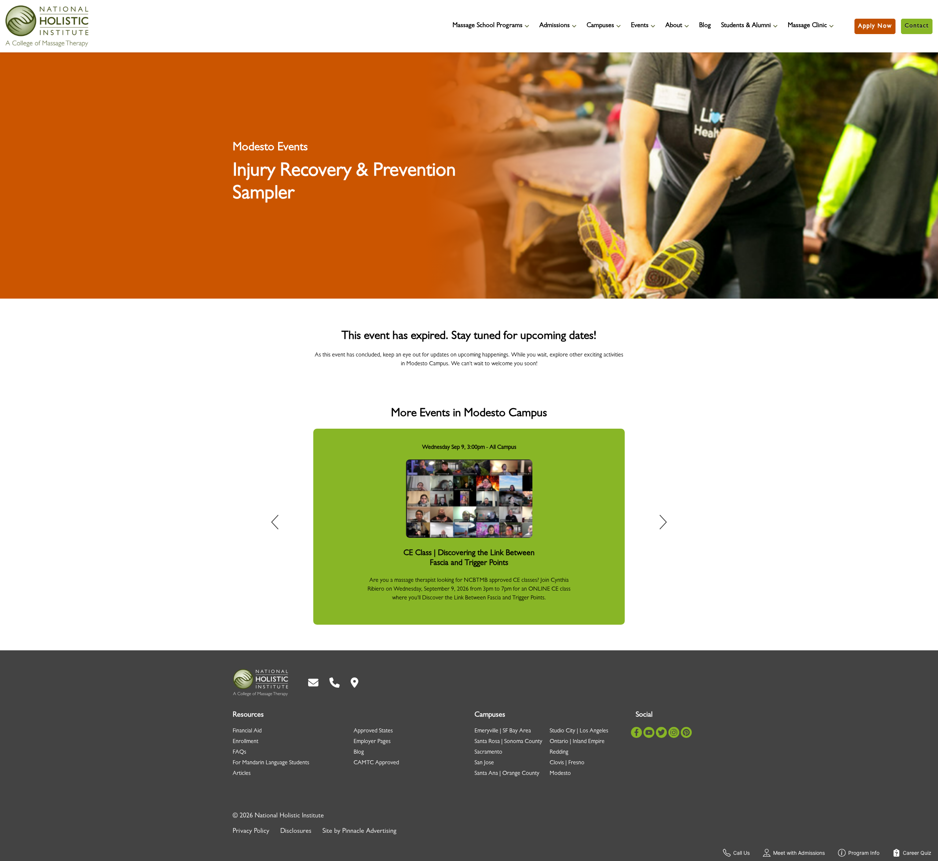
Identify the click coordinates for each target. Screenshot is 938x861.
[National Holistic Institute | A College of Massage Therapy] (260, 683)
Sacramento (488, 752)
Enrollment (245, 742)
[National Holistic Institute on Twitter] (661, 732)
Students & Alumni (746, 26)
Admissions (554, 26)
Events (640, 26)
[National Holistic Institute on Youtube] (649, 732)
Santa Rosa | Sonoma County (508, 742)
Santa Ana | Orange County (506, 774)
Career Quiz (917, 853)
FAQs (239, 752)
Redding (559, 752)
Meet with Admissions (799, 853)
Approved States (373, 731)
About (673, 26)
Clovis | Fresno (567, 763)
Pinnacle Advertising (369, 831)
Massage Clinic (807, 26)
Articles (242, 774)
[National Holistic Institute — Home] (46, 26)
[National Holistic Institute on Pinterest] (686, 732)
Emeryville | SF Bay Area (502, 731)
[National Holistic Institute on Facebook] (636, 732)
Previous (280, 523)
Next (658, 523)
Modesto (560, 774)
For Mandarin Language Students (271, 763)
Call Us (741, 853)
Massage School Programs (487, 26)
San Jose (484, 763)
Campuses (600, 26)
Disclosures (295, 831)
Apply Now (875, 26)
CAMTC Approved (376, 763)
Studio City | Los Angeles (579, 731)
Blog (705, 26)
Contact (917, 26)
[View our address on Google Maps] (354, 683)
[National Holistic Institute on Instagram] (674, 732)
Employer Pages (372, 742)
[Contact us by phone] (334, 683)
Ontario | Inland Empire (577, 742)
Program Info (863, 853)
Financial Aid (247, 731)
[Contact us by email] (313, 683)
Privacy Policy (251, 831)
